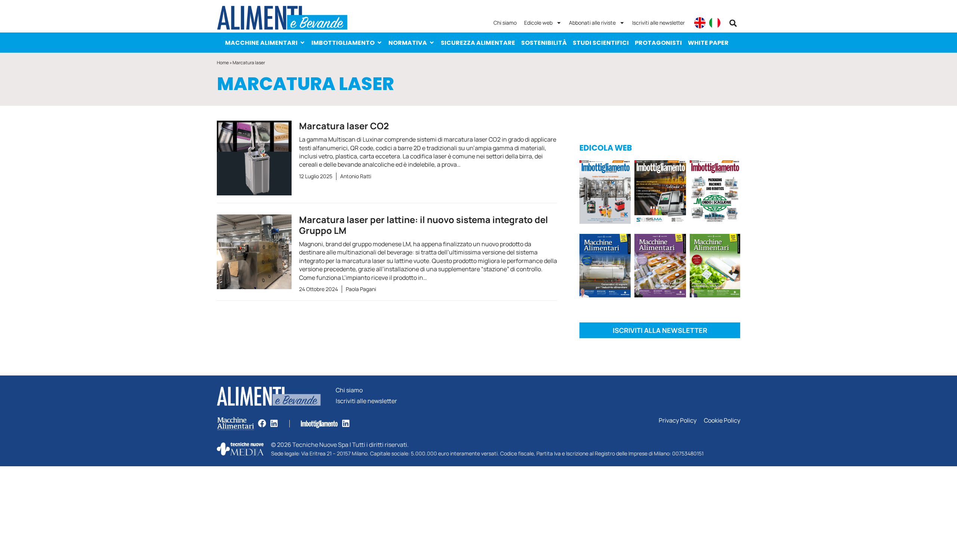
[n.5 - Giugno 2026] (605, 267)
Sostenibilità (544, 42)
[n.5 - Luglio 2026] (605, 193)
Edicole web (538, 22)
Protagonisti (658, 42)
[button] (733, 23)
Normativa (407, 42)
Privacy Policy (677, 420)
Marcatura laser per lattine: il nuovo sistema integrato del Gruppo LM (423, 224)
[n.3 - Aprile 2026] (715, 193)
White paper (708, 42)
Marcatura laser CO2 (344, 126)
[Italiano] (714, 22)
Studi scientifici (601, 42)
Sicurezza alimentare (478, 42)
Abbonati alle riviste (592, 22)
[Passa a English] (699, 22)
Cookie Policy (722, 420)
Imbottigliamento (343, 42)
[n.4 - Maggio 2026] (660, 193)
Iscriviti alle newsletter (658, 22)
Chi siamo (505, 22)
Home (223, 62)
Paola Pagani (361, 289)
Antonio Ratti (355, 176)
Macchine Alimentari (261, 42)
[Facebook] (262, 423)
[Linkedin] (274, 423)
